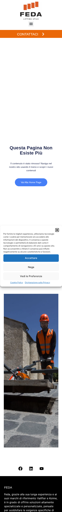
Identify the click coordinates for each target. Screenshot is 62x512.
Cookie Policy (16, 282)
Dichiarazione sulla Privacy (37, 282)
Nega (31, 267)
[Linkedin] (31, 468)
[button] (57, 230)
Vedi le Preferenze (31, 276)
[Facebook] (20, 468)
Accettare (31, 258)
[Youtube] (41, 468)
